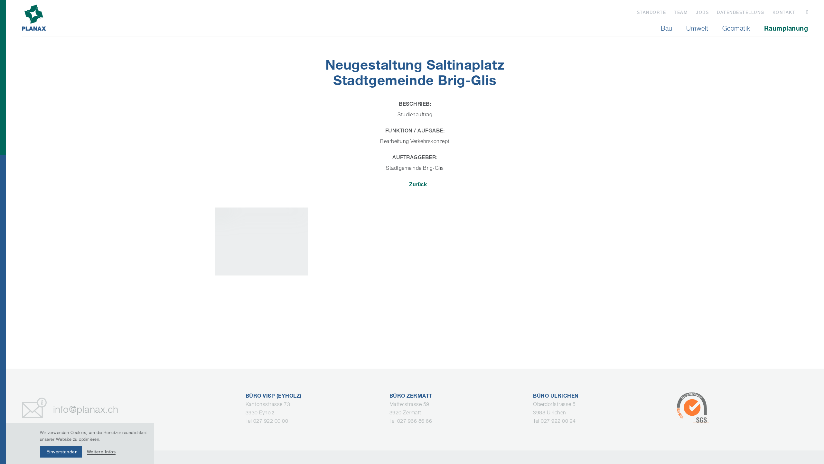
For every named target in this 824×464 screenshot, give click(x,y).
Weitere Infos (101, 451)
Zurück (418, 184)
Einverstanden (62, 451)
